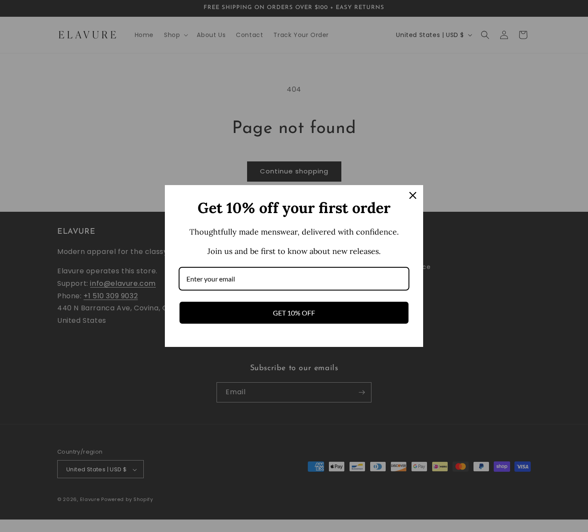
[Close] (412, 195)
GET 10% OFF (294, 313)
